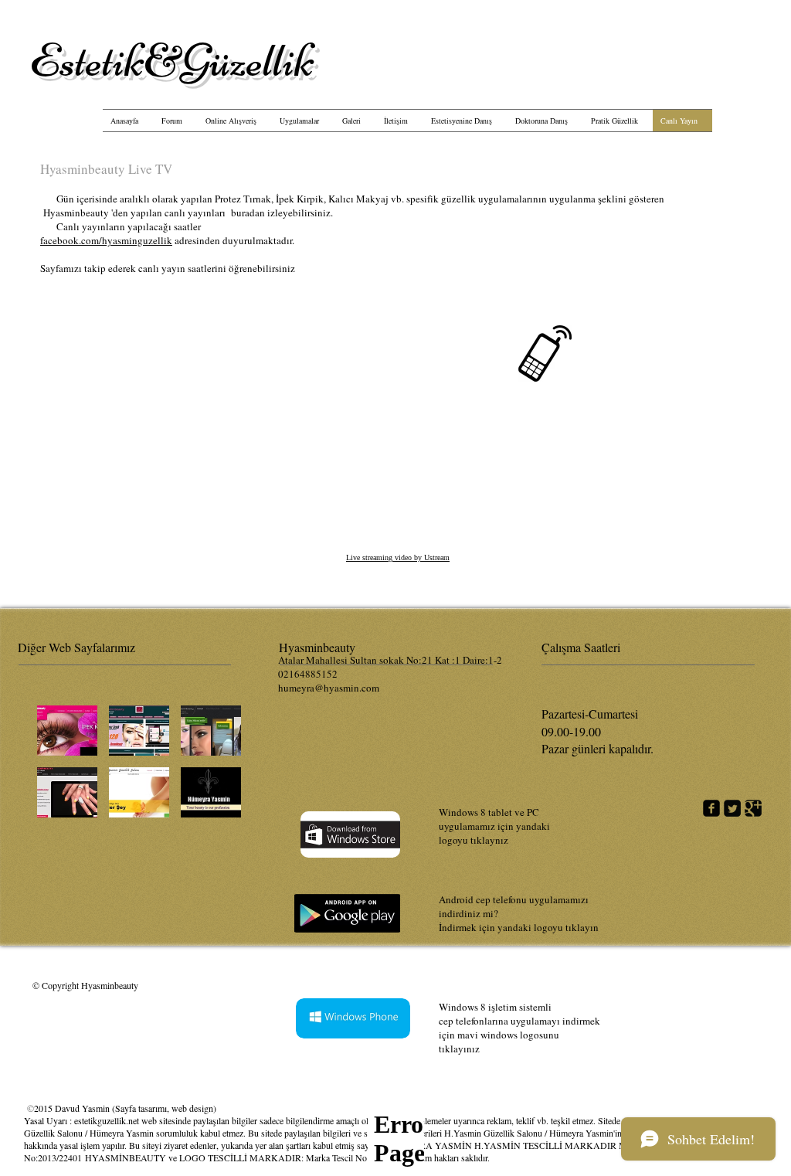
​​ (171, 60)
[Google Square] (753, 808)
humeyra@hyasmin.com (328, 688)
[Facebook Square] (711, 808)
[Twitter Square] (732, 808)
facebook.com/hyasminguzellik (106, 240)
